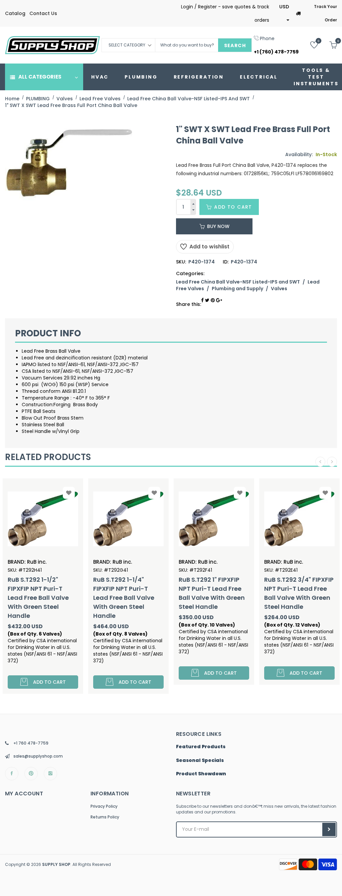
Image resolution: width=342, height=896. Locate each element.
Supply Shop (56, 864)
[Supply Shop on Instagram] (50, 773)
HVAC (100, 77)
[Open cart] (328, 44)
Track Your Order (325, 13)
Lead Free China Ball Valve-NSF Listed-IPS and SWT (238, 281)
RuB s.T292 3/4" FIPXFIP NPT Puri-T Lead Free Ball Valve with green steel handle (217, 593)
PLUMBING (141, 77)
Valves (279, 288)
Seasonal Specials (200, 761)
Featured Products (200, 747)
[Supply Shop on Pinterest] (31, 773)
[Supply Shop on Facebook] (11, 773)
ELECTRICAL (259, 77)
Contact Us (43, 13)
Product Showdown (201, 774)
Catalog (15, 13)
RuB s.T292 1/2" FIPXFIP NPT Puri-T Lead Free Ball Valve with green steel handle (302, 593)
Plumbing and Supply (237, 288)
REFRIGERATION (199, 77)
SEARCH (235, 45)
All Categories (39, 76)
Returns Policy (105, 817)
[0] (309, 44)
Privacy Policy (104, 806)
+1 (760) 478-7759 (276, 51)
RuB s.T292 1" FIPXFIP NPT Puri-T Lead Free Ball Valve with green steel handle (130, 593)
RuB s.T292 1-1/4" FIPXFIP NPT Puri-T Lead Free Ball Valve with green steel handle (42, 597)
